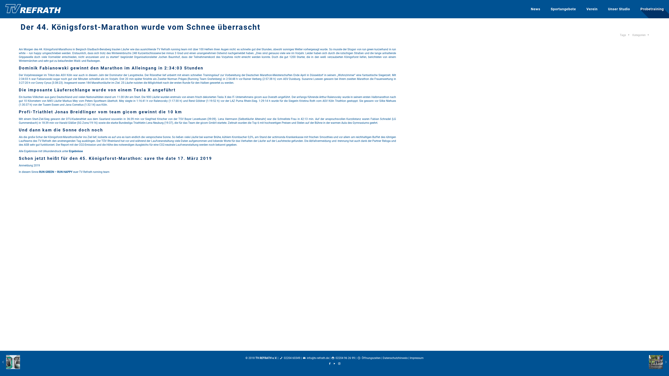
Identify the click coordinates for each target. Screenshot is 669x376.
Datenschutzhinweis (395, 358)
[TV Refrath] (33, 9)
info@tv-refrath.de (318, 358)
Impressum (417, 358)
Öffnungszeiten (371, 358)
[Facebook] (330, 363)
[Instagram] (339, 363)
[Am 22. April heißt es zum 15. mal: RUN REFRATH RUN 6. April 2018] (659, 362)
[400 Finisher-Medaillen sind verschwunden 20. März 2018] (10, 362)
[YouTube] (334, 363)
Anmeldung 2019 (29, 165)
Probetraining (652, 9)
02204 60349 (292, 358)
